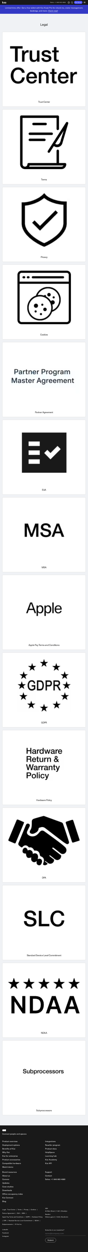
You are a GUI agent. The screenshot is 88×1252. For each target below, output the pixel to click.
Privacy (26, 1209)
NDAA (37, 1220)
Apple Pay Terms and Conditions (13, 1217)
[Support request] (69, 2)
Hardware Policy (37, 1217)
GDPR (28, 1217)
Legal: (4, 1209)
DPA (5, 1220)
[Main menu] (85, 2)
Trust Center (11, 1209)
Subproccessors (7, 1224)
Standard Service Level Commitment (21, 1220)
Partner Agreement (8, 1213)
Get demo (78, 2)
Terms (20, 1209)
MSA (23, 1213)
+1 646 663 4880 (58, 2)
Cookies (33, 1209)
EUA (18, 1213)
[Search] (72, 2)
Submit (51, 1240)
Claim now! (53, 10)
